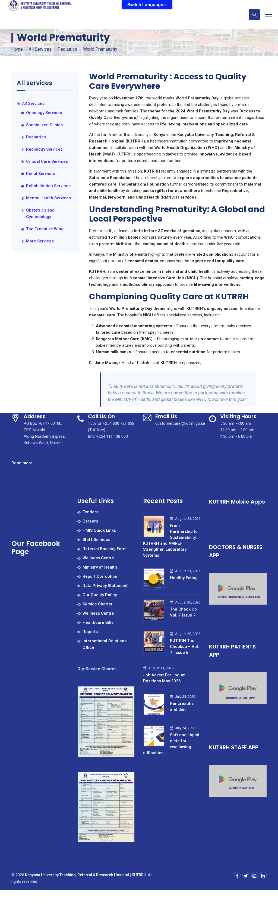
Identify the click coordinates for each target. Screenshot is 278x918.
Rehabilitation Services (48, 185)
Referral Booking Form (105, 548)
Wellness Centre (98, 558)
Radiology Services (44, 149)
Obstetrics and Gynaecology (40, 213)
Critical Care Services (47, 161)
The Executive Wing (45, 228)
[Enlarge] (128, 692)
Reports (90, 631)
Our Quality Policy (100, 594)
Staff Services (96, 539)
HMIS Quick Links (99, 530)
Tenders (90, 512)
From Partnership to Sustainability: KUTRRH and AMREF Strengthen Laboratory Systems (170, 540)
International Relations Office (105, 644)
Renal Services (40, 173)
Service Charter (98, 604)
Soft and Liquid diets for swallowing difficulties (171, 743)
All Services (33, 103)
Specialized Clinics (44, 124)
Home (17, 49)
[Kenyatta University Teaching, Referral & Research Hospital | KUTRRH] (40, 7)
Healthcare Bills (98, 622)
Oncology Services (44, 112)
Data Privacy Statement (105, 585)
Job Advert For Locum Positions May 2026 (164, 678)
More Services (40, 241)
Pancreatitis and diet (182, 706)
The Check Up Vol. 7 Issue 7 (183, 612)
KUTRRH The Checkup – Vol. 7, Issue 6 (184, 646)
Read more (22, 463)
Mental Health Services (48, 198)
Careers (90, 521)
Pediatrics (36, 137)
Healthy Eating (184, 577)
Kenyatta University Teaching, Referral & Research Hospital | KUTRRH (85, 875)
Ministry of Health (100, 567)
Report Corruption (100, 576)
